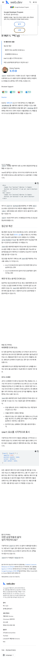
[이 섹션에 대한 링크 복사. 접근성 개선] (14, 226)
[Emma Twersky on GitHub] (13, 71)
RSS (4, 642)
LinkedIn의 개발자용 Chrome (11, 639)
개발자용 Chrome (8, 616)
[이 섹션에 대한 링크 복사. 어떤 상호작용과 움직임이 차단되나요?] (19, 540)
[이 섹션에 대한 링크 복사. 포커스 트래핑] (12, 377)
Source (4, 97)
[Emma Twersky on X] (11, 71)
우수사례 (5, 622)
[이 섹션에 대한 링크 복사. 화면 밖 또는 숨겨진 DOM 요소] (27, 279)
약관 (3, 650)
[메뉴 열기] (3, 2)
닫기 (19, 24)
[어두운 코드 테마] (35, 183)
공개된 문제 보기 (7, 609)
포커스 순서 (17, 235)
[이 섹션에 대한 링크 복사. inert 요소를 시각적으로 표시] (31, 432)
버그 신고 (5, 606)
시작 (19, 30)
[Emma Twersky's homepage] (16, 71)
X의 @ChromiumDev (9, 633)
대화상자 (9, 103)
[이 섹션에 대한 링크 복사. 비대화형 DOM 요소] (19, 348)
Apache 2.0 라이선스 (7, 569)
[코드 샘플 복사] (38, 183)
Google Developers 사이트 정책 (10, 571)
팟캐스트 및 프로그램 (9, 625)
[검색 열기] (30, 2)
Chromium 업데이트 (9, 619)
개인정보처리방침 (11, 650)
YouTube (5, 636)
